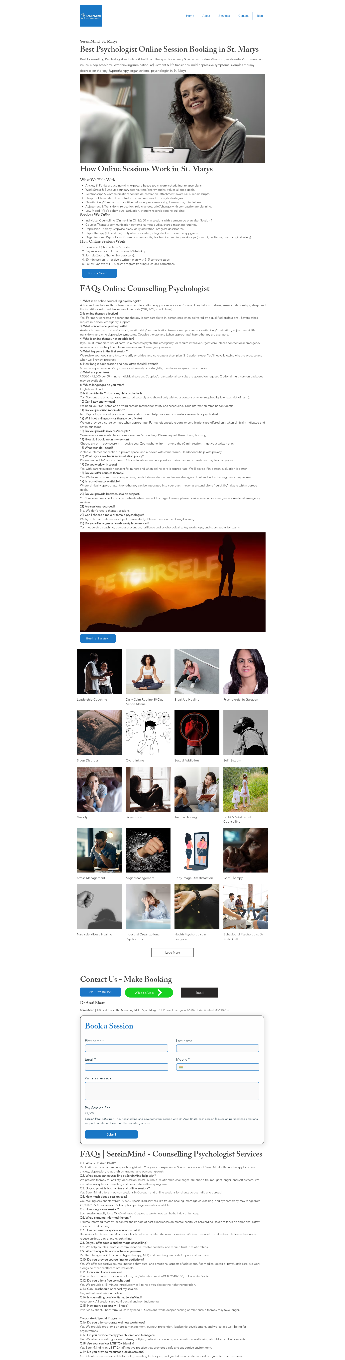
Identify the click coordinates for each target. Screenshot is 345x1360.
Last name (184, 1040)
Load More (172, 952)
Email (90, 1059)
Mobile (183, 1059)
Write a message (98, 1078)
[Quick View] (99, 671)
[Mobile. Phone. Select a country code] (182, 1067)
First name (94, 1040)
